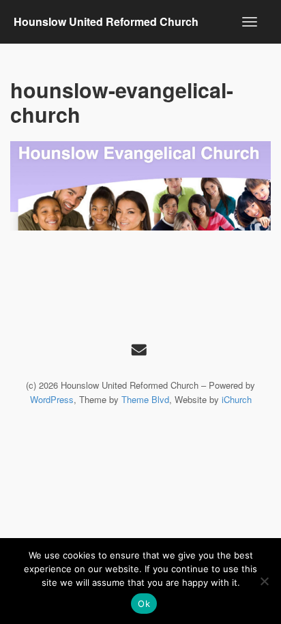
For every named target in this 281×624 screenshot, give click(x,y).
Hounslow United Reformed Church (106, 21)
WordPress (52, 399)
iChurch (237, 399)
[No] (264, 581)
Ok (144, 603)
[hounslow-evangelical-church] (140, 186)
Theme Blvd (145, 399)
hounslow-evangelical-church (121, 102)
